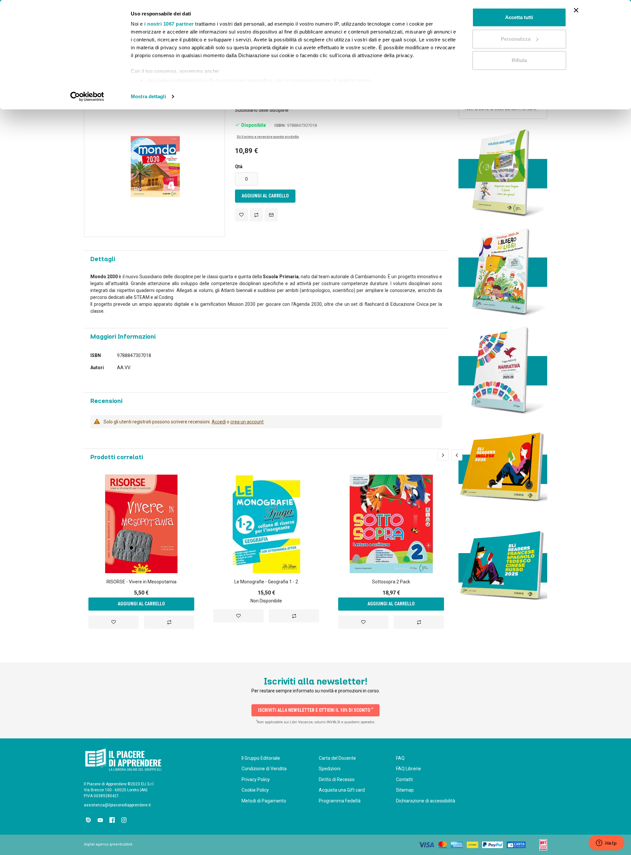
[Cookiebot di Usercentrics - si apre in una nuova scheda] (87, 96)
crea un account (247, 421)
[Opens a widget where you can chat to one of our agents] (606, 843)
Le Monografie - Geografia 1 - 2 (266, 581)
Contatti (404, 779)
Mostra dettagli (148, 96)
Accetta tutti (519, 17)
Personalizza (515, 39)
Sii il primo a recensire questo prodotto (268, 137)
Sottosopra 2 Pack (391, 581)
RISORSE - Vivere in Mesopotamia (141, 581)
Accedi (219, 421)
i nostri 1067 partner (169, 24)
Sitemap (405, 790)
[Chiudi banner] (576, 10)
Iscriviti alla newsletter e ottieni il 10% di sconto (315, 710)
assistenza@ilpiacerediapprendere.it (117, 805)
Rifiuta (519, 60)
